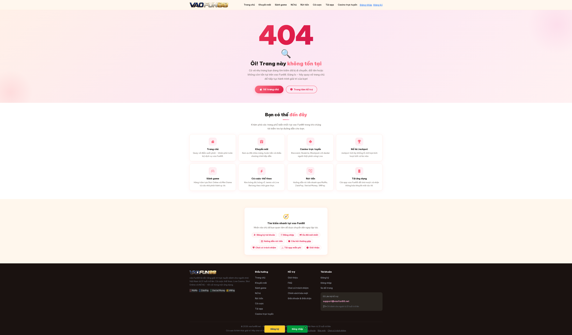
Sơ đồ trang (327, 288)
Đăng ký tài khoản (266, 235)
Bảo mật (322, 330)
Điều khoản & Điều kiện (299, 298)
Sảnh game (281, 4)
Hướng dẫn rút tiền (273, 241)
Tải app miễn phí (292, 247)
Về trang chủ (271, 89)
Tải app (330, 4)
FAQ (290, 283)
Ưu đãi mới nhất (310, 235)
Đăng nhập (366, 4)
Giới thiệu (314, 247)
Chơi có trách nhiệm (265, 247)
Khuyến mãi (265, 4)
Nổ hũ (294, 4)
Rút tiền (304, 4)
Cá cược (317, 4)
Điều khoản (311, 330)
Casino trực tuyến (347, 4)
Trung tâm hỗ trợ (303, 89)
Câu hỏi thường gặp (301, 241)
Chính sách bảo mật (298, 293)
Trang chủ (249, 4)
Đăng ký (378, 4)
